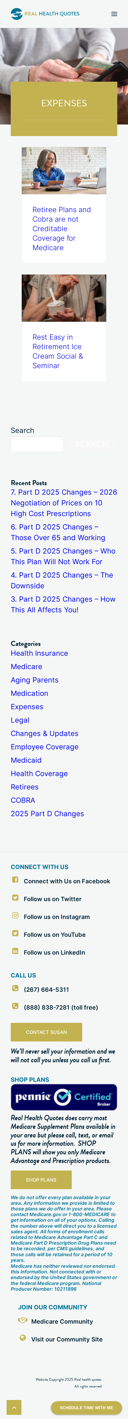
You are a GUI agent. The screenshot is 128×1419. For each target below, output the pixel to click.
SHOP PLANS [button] (41, 1179)
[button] (114, 14)
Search (22, 430)
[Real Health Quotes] (45, 14)
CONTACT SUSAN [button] (46, 1032)
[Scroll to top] (14, 1407)
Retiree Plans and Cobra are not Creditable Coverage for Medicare (61, 228)
